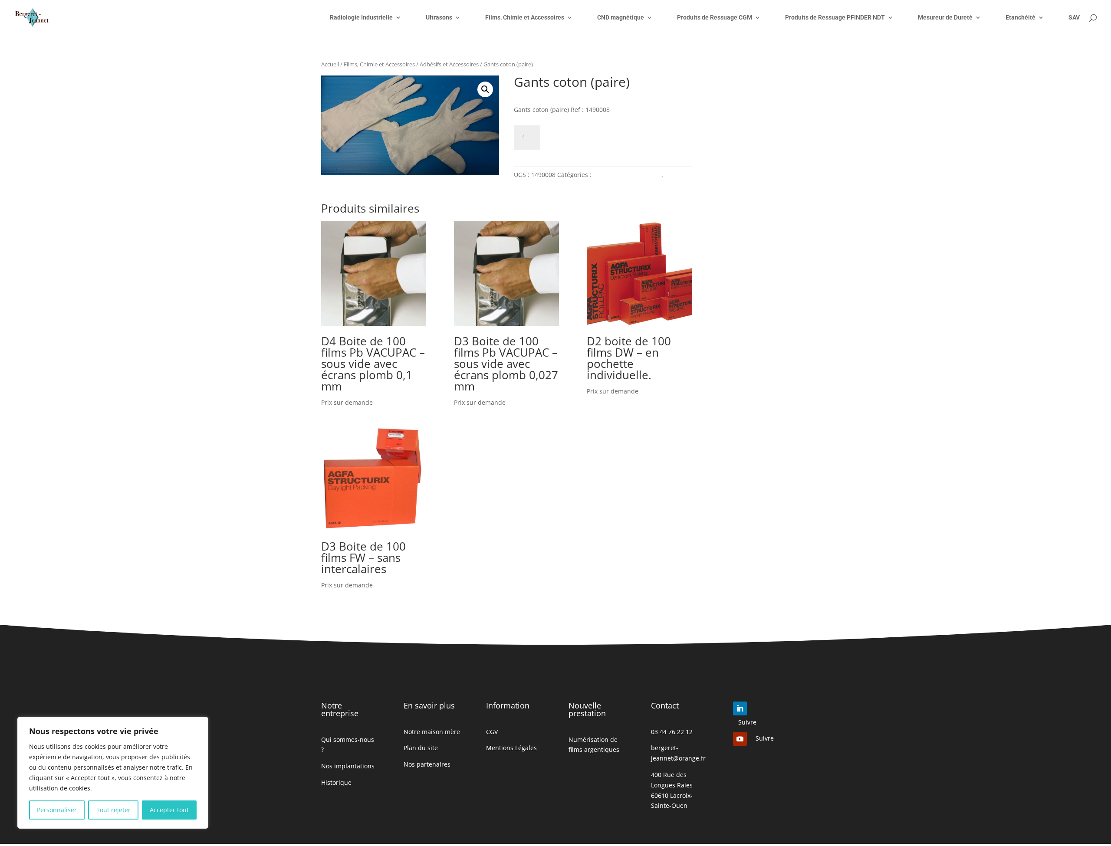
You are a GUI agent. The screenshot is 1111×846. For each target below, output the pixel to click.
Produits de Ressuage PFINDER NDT (835, 17)
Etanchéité (1020, 17)
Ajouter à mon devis (599, 136)
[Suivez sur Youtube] (740, 739)
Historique (336, 782)
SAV (1074, 17)
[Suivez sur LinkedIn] (740, 708)
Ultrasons (439, 17)
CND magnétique (620, 17)
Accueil (330, 64)
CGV (492, 732)
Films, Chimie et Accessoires (524, 17)
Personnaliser (57, 810)
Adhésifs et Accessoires (449, 64)
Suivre (747, 722)
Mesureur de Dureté (945, 17)
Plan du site (421, 748)
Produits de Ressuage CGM (714, 17)
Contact (665, 705)
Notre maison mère (432, 732)
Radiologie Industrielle (361, 17)
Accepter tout (169, 810)
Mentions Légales (511, 748)
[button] (485, 89)
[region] (112, 773)
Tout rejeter (113, 810)
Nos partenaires (427, 764)
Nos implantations (348, 766)
